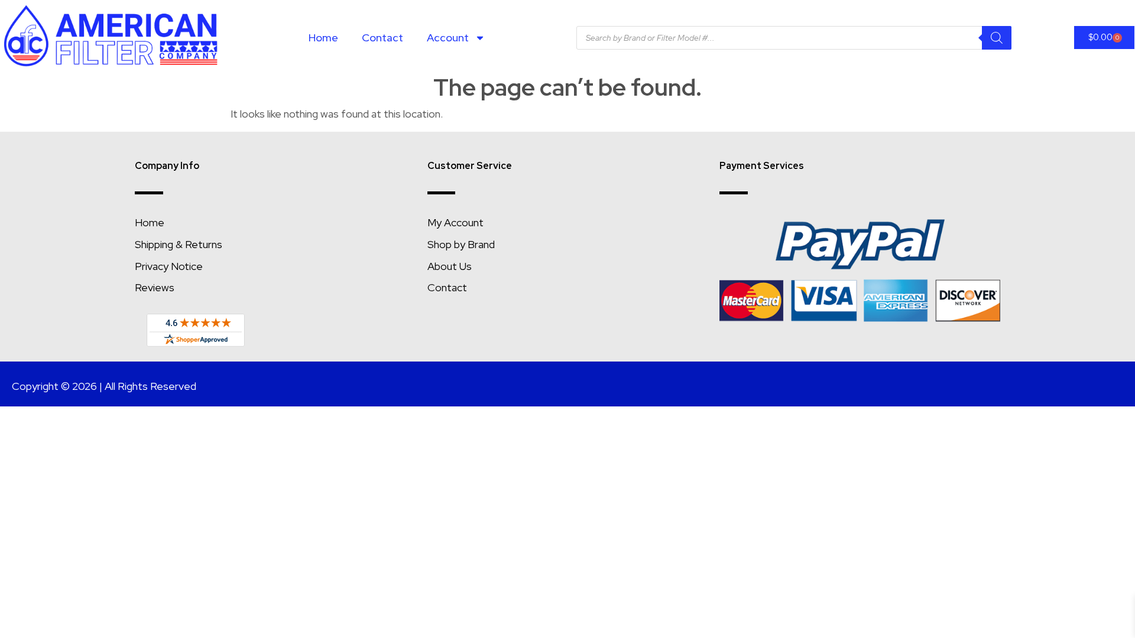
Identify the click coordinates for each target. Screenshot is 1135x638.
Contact (382, 37)
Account (448, 37)
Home (323, 37)
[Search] (996, 38)
